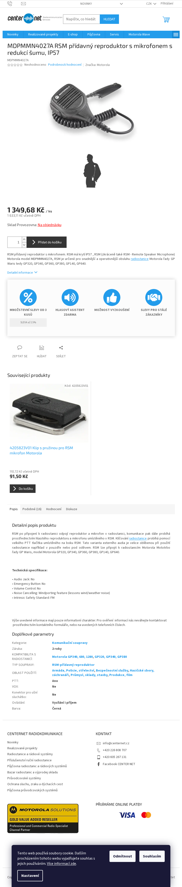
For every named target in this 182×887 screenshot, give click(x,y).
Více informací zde (61, 863)
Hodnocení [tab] (53, 509)
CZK (149, 4)
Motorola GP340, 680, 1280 (72, 656)
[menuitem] (13, 34)
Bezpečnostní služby (112, 670)
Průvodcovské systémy (24, 778)
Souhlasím (152, 856)
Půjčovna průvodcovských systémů (32, 790)
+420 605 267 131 (115, 757)
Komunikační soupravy (69, 643)
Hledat (109, 19)
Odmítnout (122, 856)
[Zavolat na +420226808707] (14, 3)
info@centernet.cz (116, 743)
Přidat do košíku (50, 242)
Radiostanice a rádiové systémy (30, 754)
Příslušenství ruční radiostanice (29, 760)
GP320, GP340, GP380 (111, 656)
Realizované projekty (22, 748)
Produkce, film (120, 675)
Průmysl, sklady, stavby (89, 675)
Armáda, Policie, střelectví (73, 670)
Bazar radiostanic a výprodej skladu (32, 772)
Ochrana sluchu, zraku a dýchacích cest (35, 784)
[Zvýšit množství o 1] (24, 239)
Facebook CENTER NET (119, 764)
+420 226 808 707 (115, 750)
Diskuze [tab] (71, 509)
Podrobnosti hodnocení (65, 65)
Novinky (86, 4)
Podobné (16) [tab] (32, 509)
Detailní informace (20, 272)
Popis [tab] (14, 509)
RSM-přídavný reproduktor (73, 665)
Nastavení (30, 875)
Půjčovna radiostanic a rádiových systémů (37, 766)
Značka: (97, 65)
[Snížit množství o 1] (24, 245)
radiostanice (140, 259)
